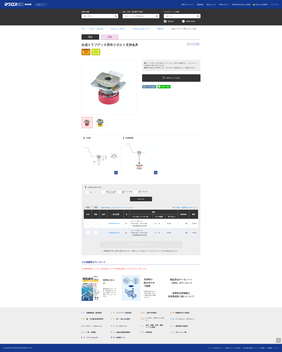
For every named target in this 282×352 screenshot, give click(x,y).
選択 (88, 207)
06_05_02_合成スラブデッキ (142, 29)
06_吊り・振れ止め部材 (98, 29)
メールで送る (150, 87)
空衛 (110, 37)
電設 (90, 37)
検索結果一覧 (161, 29)
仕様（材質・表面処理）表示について (185, 207)
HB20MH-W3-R (114, 223)
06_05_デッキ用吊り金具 (119, 29)
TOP (83, 29)
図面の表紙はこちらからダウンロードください (117, 207)
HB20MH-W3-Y (114, 233)
